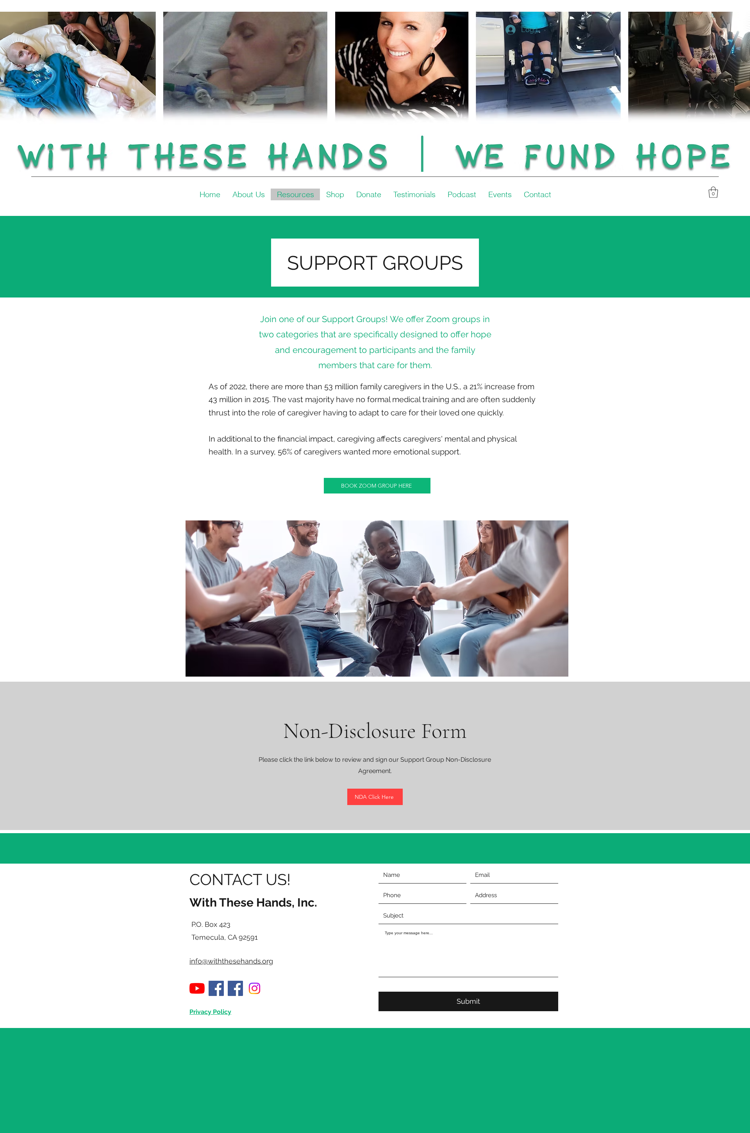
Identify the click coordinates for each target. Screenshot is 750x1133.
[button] (713, 192)
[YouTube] (197, 988)
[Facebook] (216, 988)
